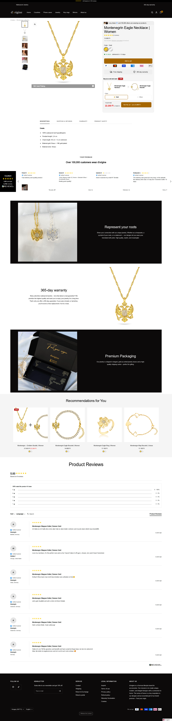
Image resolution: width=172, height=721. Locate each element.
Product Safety (100, 121)
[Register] (60, 691)
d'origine (12, 20)
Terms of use (105, 688)
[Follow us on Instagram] (13, 687)
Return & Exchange (82, 692)
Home (29, 12)
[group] (20, 473)
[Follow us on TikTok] (18, 687)
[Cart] (161, 12)
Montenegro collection (23, 20)
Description (45, 121)
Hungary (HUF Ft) (17, 709)
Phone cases (47, 12)
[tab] (156, 514)
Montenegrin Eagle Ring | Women (104, 445)
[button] (18, 181)
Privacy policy (105, 692)
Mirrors (75, 12)
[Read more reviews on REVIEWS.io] (8, 186)
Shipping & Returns (64, 121)
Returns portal (80, 695)
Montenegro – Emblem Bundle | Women (30, 445)
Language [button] (20, 514)
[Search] (152, 12)
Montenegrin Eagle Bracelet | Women (67, 445)
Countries (37, 12)
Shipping (78, 688)
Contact (78, 685)
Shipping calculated (117, 40)
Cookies (104, 701)
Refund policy (105, 695)
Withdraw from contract (86, 713)
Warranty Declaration (108, 698)
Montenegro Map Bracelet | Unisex (141, 445)
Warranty (83, 121)
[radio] (116, 97)
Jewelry (57, 12)
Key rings (66, 12)
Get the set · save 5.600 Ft (132, 105)
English (28, 709)
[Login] (156, 12)
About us (83, 12)
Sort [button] (12, 514)
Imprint (103, 685)
